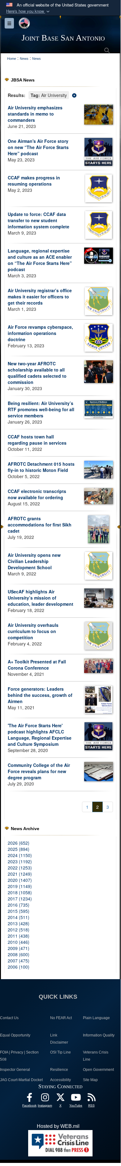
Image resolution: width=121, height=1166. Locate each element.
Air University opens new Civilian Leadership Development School (34, 561)
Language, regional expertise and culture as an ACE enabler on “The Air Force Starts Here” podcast (40, 260)
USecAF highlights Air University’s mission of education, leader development (40, 597)
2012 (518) (18, 929)
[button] (28, 11)
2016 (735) (18, 905)
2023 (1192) (20, 861)
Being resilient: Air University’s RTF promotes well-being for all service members (41, 409)
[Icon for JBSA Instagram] (45, 1099)
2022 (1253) (20, 868)
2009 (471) (18, 948)
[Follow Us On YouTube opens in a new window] (76, 1099)
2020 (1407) (20, 880)
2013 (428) (18, 923)
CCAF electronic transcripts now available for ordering (37, 494)
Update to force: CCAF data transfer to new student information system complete (38, 220)
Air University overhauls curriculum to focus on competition (33, 631)
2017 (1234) (20, 898)
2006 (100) (18, 967)
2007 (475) (18, 960)
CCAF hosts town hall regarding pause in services (37, 439)
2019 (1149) (20, 886)
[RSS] (91, 1099)
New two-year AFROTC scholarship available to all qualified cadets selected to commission (37, 372)
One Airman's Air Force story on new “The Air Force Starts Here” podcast (38, 147)
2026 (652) (18, 843)
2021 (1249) (20, 874)
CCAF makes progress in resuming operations (34, 180)
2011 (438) (18, 936)
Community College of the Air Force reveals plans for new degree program (39, 771)
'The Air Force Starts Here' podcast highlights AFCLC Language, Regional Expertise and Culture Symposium (39, 734)
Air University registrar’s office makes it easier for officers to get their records (40, 296)
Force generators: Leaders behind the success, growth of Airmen (40, 695)
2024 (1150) (20, 855)
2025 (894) (18, 849)
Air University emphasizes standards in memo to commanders (35, 113)
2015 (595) (18, 911)
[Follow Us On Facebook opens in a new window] (29, 1099)
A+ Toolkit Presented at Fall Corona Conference (37, 664)
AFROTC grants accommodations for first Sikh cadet (39, 524)
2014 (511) (18, 917)
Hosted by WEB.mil (58, 1126)
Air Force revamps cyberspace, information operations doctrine (40, 333)
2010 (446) (18, 942)
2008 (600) (18, 954)
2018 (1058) (20, 892)
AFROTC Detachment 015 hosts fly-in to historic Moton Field (41, 467)
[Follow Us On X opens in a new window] (60, 1099)
